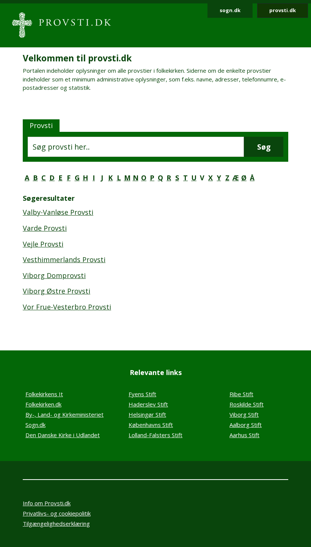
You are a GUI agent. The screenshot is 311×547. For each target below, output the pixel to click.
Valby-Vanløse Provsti (58, 212)
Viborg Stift (244, 414)
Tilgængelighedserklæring (56, 523)
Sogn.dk (35, 424)
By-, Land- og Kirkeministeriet (64, 414)
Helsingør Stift (147, 414)
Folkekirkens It (44, 394)
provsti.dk (282, 10)
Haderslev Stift (148, 404)
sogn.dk (230, 10)
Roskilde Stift (246, 404)
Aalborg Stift (245, 424)
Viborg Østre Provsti (56, 290)
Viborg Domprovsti (54, 275)
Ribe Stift (241, 394)
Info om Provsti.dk (47, 503)
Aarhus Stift (244, 435)
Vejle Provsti (43, 243)
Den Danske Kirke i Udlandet (62, 435)
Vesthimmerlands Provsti (64, 259)
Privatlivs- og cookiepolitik (57, 513)
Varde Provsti (45, 228)
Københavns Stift (151, 424)
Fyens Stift (142, 394)
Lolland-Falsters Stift (155, 435)
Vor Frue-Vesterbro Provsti (67, 306)
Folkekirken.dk (43, 404)
